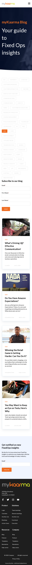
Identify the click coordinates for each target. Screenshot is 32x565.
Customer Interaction (10, 89)
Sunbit (22, 163)
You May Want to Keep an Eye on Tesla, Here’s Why (16, 408)
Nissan (20, 159)
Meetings (4, 520)
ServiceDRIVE (7, 154)
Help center (5, 547)
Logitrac (6, 173)
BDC (23, 126)
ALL (4, 79)
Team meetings (16, 510)
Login (3, 510)
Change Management (10, 117)
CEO (4, 131)
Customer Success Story (20, 107)
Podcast (4, 538)
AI (17, 126)
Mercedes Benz (8, 177)
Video (5, 107)
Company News (8, 103)
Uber (4, 168)
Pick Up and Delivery (9, 121)
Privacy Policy (16, 559)
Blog (3, 534)
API (12, 168)
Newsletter (5, 544)
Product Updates (9, 163)
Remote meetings (17, 513)
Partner (25, 89)
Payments (13, 79)
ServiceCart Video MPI (10, 93)
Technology (7, 126)
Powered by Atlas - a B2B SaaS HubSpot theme (16, 563)
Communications (8, 98)
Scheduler (21, 149)
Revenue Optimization (10, 112)
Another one (5, 516)
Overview (4, 513)
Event (18, 154)
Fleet (12, 131)
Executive (14, 523)
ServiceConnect (8, 135)
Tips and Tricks (8, 140)
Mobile (21, 145)
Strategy (24, 79)
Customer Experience (10, 84)
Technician (24, 121)
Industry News (8, 159)
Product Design (8, 149)
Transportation (8, 145)
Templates (5, 541)
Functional (15, 520)
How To (20, 103)
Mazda (16, 173)
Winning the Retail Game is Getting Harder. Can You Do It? (16, 353)
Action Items (5, 523)
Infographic (22, 168)
